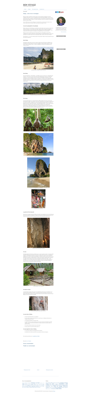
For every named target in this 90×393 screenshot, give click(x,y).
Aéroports (49, 382)
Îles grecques (38, 387)
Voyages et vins (49, 388)
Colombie (37, 384)
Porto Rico (25, 387)
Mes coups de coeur (35, 9)
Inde (42, 385)
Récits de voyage (57, 386)
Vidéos (63, 387)
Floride (31, 385)
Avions (47, 382)
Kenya (23, 386)
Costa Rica (40, 384)
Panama (40, 386)
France (33, 385)
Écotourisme (54, 388)
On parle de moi (42, 9)
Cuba (23, 385)
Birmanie (26, 384)
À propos (29, 9)
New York (33, 386)
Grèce (35, 385)
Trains (53, 387)
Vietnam (35, 387)
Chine (35, 384)
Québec (28, 387)
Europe (28, 385)
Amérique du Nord (35, 382)
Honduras (40, 385)
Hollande (37, 385)
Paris (41, 386)
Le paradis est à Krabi (35, 336)
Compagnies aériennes (64, 382)
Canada (32, 384)
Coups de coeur (50, 383)
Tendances (47, 387)
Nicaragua (37, 386)
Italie (43, 385)
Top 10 (51, 387)
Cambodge (29, 384)
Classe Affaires (57, 382)
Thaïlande (30, 387)
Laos (25, 386)
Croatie (43, 384)
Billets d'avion (53, 382)
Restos (52, 386)
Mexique (27, 386)
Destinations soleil (63, 383)
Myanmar (30, 386)
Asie (23, 384)
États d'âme (59, 388)
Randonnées (48, 386)
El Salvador (25, 385)
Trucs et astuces (58, 387)
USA (33, 387)
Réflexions (65, 386)
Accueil (25, 9)
